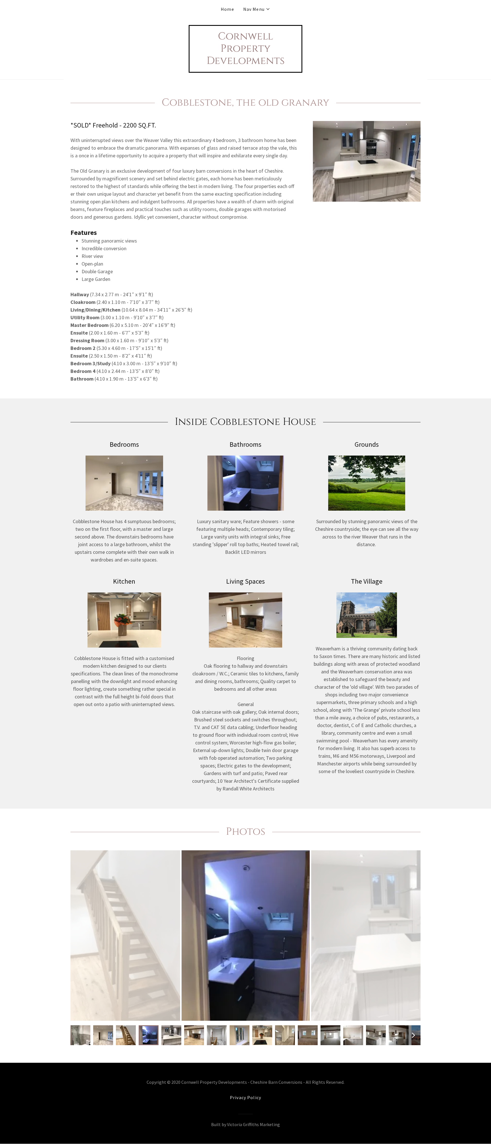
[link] (245, 62)
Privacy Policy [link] (245, 1097)
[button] (256, 9)
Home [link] (227, 9)
